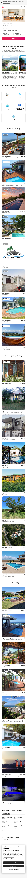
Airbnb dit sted (21, 6)
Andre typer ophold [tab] (6, 813)
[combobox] (13, 30)
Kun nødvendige (13, 866)
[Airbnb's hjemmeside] (3, 7)
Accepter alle (13, 862)
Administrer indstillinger (13, 869)
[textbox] (7, 35)
